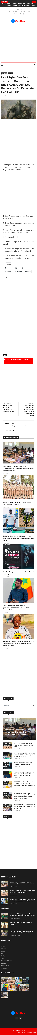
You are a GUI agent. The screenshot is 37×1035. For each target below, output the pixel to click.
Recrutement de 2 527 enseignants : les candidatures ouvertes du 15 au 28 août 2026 (24, 808)
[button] (33, 2)
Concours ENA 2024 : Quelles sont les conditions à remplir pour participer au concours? (22, 934)
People (3, 955)
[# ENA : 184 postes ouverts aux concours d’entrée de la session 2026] (5, 895)
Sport (29, 13)
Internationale (5, 967)
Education (4, 965)
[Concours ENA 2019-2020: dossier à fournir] (5, 926)
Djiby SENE (9, 425)
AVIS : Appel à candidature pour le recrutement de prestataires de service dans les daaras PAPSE (18, 470)
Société (10, 75)
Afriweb (23, 1032)
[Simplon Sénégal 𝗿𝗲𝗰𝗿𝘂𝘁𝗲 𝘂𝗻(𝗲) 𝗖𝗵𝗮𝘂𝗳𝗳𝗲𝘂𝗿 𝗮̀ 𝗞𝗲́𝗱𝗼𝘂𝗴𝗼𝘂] (25, 985)
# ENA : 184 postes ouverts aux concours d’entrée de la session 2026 (23, 746)
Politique (22, 13)
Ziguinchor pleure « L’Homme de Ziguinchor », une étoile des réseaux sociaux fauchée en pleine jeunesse (18, 645)
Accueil (8, 13)
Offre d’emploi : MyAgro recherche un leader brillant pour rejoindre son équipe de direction (22, 917)
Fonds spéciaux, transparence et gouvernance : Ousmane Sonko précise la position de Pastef (17, 609)
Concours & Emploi (17, 727)
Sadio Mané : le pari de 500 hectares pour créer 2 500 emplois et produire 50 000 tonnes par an (18, 540)
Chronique (4, 970)
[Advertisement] (18, 43)
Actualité (15, 13)
